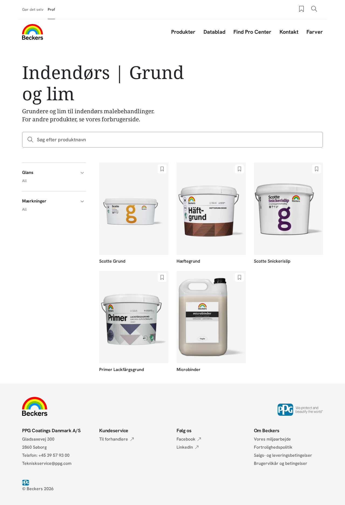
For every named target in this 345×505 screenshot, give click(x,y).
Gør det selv (32, 9)
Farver (314, 31)
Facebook (186, 439)
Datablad (214, 31)
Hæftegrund (188, 261)
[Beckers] (32, 32)
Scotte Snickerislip (272, 261)
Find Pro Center (252, 31)
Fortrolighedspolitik (273, 447)
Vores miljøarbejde (272, 439)
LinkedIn (185, 447)
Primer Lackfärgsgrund (121, 369)
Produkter (183, 31)
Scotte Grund (112, 261)
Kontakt (289, 31)
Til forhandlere (113, 439)
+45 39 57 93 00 (54, 455)
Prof (51, 9)
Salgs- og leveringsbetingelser (283, 455)
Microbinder (189, 369)
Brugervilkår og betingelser (280, 463)
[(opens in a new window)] (26, 482)
